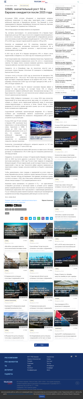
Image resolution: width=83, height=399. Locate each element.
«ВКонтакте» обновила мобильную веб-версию (62, 38)
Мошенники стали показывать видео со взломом (13, 292)
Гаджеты (9, 374)
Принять (42, 396)
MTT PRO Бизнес (33, 357)
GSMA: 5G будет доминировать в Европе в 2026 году (40, 137)
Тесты (49, 363)
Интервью (50, 365)
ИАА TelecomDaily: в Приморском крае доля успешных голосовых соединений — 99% (39, 291)
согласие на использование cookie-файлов (20, 394)
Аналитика (50, 357)
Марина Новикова (47, 200)
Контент (30, 368)
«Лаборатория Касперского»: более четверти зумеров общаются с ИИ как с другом (64, 9)
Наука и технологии (34, 359)
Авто (48, 370)
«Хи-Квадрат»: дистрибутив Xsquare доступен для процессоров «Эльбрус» (63, 21)
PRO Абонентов (11, 362)
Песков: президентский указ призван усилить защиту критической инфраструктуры (64, 289)
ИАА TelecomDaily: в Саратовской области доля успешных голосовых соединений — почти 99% (41, 261)
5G (10, 209)
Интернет (9, 370)
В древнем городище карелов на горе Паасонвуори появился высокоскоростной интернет (64, 88)
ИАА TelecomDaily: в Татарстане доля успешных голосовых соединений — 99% (38, 232)
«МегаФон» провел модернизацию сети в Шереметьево (62, 58)
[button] (21, 218)
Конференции (32, 370)
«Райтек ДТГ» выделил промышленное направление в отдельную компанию (64, 27)
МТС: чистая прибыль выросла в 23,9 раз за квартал (64, 320)
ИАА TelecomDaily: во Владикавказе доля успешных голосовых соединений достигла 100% (39, 320)
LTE (13, 209)
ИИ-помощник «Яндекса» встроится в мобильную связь (64, 32)
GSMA (6, 209)
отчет (43, 20)
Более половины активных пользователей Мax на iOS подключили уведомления (63, 76)
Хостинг (49, 361)
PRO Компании (11, 358)
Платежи (30, 363)
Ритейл (29, 361)
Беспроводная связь (20, 209)
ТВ (6, 366)
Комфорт (50, 368)
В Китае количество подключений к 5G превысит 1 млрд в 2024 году (65, 110)
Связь (7, 213)
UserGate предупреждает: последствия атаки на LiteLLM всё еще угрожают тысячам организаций (64, 71)
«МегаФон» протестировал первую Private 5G (66, 202)
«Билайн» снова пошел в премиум (65, 262)
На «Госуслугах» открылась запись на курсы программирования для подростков (63, 83)
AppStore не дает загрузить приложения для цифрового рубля (63, 64)
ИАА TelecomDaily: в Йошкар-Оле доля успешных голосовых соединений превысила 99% (14, 320)
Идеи (29, 365)
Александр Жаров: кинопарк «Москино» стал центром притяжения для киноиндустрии (65, 51)
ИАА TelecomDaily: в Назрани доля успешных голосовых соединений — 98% (15, 261)
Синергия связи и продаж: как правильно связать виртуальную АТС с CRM (64, 15)
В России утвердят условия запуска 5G (63, 172)
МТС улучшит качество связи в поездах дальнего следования (64, 44)
